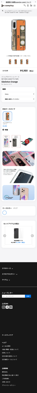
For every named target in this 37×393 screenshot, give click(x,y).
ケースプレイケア (7, 335)
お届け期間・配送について (10, 349)
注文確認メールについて (9, 359)
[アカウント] (28, 6)
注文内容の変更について (9, 356)
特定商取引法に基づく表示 (10, 375)
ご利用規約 (5, 379)
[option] (19, 1)
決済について (6, 353)
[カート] (31, 6)
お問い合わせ (6, 382)
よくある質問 (6, 346)
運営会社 (4, 372)
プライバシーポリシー (9, 385)
